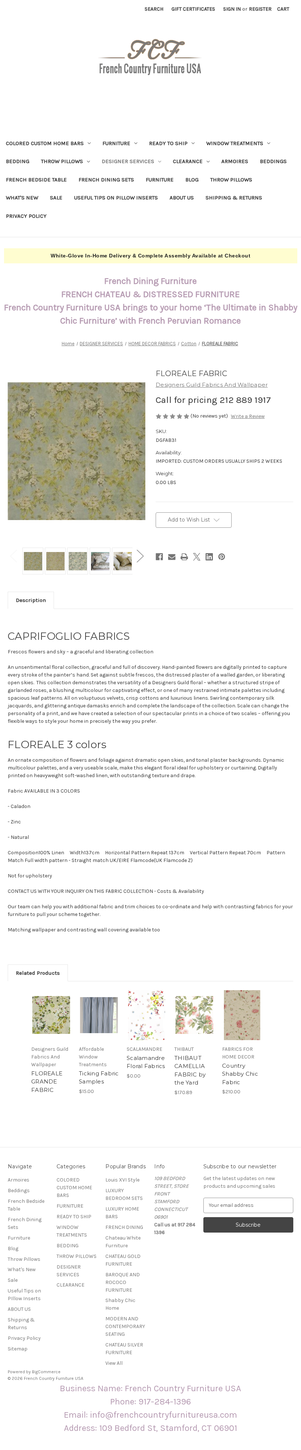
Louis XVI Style (122, 1180)
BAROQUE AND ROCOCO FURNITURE (122, 1282)
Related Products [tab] (38, 973)
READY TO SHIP (168, 143)
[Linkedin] (209, 557)
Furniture (160, 179)
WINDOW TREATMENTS (234, 143)
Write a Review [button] (248, 416)
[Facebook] (159, 557)
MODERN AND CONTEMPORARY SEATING (125, 1326)
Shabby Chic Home (120, 1304)
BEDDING (17, 161)
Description (31, 600)
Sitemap (18, 1349)
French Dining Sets (106, 179)
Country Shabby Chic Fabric (240, 1074)
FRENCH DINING (124, 1227)
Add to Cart (242, 1023)
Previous (13, 555)
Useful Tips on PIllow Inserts (116, 197)
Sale (56, 197)
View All (114, 1363)
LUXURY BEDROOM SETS (124, 1194)
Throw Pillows (231, 179)
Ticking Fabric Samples (99, 1077)
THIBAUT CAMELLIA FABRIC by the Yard (190, 1070)
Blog (192, 179)
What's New (22, 197)
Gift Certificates (193, 9)
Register (260, 9)
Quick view (51, 1015)
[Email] (171, 557)
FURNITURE (116, 143)
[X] (196, 557)
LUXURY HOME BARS (122, 1213)
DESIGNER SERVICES (128, 161)
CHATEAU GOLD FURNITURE (123, 1260)
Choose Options (99, 1023)
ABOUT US (182, 197)
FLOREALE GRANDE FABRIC (46, 1081)
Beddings (273, 161)
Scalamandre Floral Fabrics (146, 1062)
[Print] (184, 557)
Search (154, 9)
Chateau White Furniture (123, 1242)
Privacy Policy (26, 216)
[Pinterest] (221, 557)
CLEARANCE (188, 161)
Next (140, 555)
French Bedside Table (36, 179)
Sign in (232, 9)
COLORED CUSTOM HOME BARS (45, 143)
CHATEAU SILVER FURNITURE (124, 1349)
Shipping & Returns (234, 197)
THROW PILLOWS (62, 161)
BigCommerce (46, 1371)
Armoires (234, 161)
